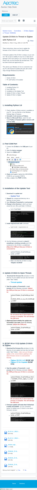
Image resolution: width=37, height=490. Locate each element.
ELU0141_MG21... (14, 431)
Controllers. (17, 31)
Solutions (22, 483)
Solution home (7, 31)
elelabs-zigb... (12, 445)
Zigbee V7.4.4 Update (19, 362)
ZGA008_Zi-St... (13, 451)
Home (14, 483)
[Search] (15, 21)
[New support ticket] (19, 21)
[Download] (14, 251)
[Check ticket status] (23, 21)
